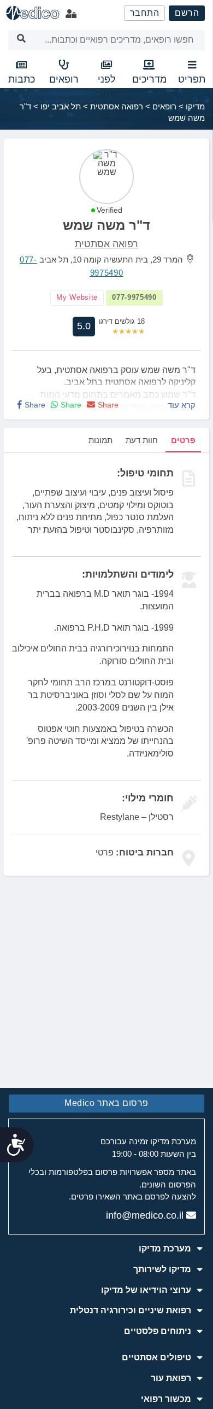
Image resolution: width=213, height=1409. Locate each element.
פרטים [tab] (183, 440)
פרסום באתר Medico (106, 1103)
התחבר (144, 13)
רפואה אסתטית (106, 243)
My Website (77, 297)
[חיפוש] (21, 40)
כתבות (21, 79)
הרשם (187, 13)
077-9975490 (134, 297)
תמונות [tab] (100, 440)
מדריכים (149, 79)
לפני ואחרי (107, 86)
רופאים (64, 79)
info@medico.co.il (145, 1215)
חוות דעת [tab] (142, 440)
